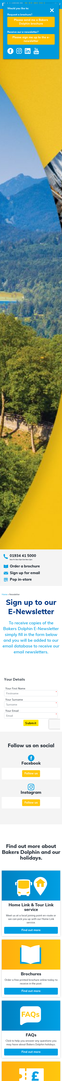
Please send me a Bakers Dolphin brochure (31, 22)
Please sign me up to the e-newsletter (31, 39)
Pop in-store (21, 579)
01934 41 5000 (23, 556)
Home (4, 595)
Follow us (31, 773)
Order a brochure (25, 566)
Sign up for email (25, 573)
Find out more (31, 930)
